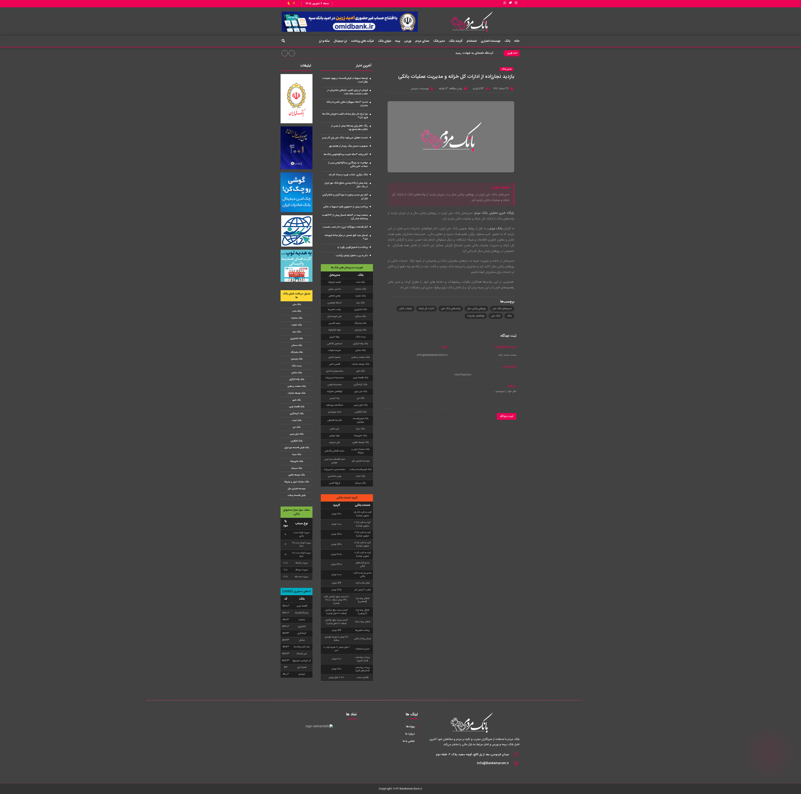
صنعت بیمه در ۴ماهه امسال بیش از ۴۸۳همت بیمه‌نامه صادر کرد (345, 217)
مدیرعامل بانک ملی (502, 308)
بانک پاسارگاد (297, 352)
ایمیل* (444, 347)
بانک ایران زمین (297, 434)
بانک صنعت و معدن (296, 386)
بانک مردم (496, 228)
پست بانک (296, 366)
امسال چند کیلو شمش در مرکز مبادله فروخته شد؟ (346, 237)
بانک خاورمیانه (296, 461)
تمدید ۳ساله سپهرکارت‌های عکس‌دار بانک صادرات (347, 104)
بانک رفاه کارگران (296, 379)
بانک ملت (296, 311)
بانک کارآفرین (296, 441)
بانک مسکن (296, 345)
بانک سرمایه (296, 468)
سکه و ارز (324, 41)
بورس (407, 41)
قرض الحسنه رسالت (296, 495)
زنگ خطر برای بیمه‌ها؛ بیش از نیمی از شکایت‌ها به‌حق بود (349, 127)
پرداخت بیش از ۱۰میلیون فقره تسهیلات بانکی (345, 207)
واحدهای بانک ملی (450, 308)
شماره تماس (509, 367)
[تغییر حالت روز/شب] (291, 3)
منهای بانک (384, 41)
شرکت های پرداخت (362, 41)
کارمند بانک (455, 41)
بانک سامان (296, 373)
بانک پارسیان (296, 359)
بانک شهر (296, 400)
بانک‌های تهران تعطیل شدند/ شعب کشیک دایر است (462, 53)
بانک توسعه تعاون (296, 475)
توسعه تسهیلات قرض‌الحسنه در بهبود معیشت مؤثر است (345, 80)
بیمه (397, 41)
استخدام (472, 41)
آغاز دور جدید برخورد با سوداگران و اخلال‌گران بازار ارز (345, 196)
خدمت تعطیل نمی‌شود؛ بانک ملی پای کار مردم (345, 138)
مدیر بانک (439, 41)
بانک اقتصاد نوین (296, 407)
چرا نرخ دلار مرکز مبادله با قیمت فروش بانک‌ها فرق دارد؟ (345, 116)
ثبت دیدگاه (506, 416)
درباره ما (410, 733)
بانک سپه (296, 332)
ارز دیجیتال (340, 41)
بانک (507, 41)
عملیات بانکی (405, 308)
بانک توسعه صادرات (296, 393)
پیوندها (410, 726)
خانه (516, 41)
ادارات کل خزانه (426, 308)
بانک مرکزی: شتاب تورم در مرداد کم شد (348, 175)
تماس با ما (409, 741)
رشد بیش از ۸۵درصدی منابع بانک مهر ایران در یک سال (346, 185)
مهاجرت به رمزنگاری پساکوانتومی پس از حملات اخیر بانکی (348, 164)
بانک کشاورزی (296, 338)
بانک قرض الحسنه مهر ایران (296, 448)
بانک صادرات (296, 318)
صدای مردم (422, 41)
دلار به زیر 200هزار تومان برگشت (352, 255)
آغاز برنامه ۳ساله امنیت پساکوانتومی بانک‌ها (346, 154)
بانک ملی (495, 316)
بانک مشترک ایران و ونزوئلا (296, 482)
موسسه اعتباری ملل (296, 489)
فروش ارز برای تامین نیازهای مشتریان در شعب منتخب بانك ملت (347, 92)
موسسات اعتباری (491, 41)
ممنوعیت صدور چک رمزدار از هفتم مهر (348, 146)
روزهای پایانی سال (476, 308)
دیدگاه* (512, 386)
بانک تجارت (296, 325)
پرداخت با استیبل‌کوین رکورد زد (352, 247)
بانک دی (296, 427)
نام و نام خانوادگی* (505, 347)
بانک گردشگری (297, 414)
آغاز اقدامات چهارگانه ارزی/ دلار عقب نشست (345, 227)
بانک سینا (296, 454)
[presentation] (285, 53)
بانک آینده (296, 420)
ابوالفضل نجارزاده (475, 316)
